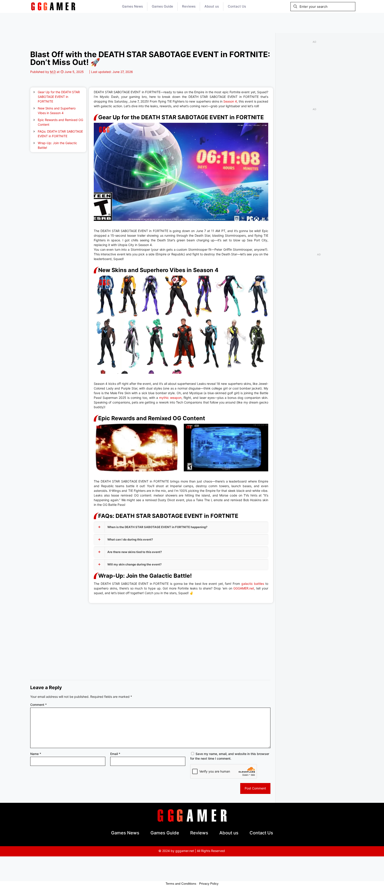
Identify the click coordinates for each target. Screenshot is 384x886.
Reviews (199, 833)
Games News (125, 833)
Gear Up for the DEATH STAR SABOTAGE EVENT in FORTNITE (59, 96)
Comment (38, 704)
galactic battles (252, 583)
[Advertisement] (192, 23)
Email (115, 754)
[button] (181, 527)
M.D (53, 72)
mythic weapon (170, 398)
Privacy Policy (208, 883)
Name (35, 754)
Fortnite (56, 43)
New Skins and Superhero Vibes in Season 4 (57, 110)
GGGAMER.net (243, 588)
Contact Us (261, 833)
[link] (53, 6)
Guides (73, 43)
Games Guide (164, 833)
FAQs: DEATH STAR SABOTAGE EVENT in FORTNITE (60, 133)
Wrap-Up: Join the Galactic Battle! (57, 145)
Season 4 (229, 101)
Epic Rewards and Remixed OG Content (60, 122)
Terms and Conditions (181, 883)
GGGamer (39, 43)
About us (228, 833)
